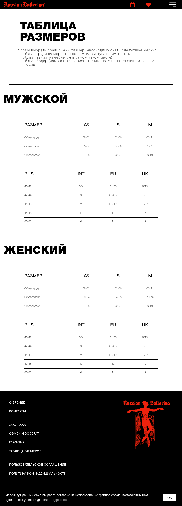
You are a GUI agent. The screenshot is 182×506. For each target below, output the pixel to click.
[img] (25, 4)
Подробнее (58, 500)
